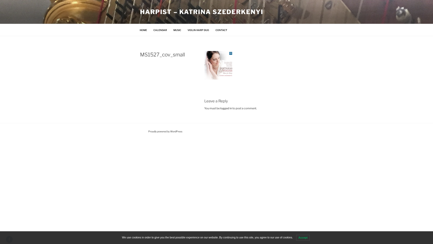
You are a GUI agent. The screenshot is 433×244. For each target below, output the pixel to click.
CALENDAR (160, 30)
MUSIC (177, 30)
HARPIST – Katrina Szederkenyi (201, 12)
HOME (143, 30)
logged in (226, 108)
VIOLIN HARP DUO (198, 30)
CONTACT (221, 30)
